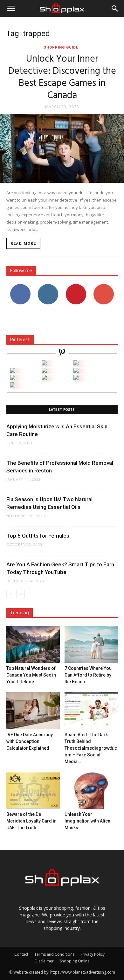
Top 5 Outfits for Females (37, 535)
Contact (21, 954)
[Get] (76, 364)
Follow (48, 286)
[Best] (76, 378)
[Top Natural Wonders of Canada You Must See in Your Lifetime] (33, 644)
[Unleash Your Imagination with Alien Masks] (91, 790)
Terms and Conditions (54, 954)
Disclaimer (44, 961)
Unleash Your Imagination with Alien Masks (87, 821)
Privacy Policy (92, 954)
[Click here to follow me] (62, 353)
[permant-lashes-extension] (44, 378)
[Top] (12, 386)
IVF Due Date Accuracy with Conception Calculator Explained (29, 741)
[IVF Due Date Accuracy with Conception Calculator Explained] (33, 710)
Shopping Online (75, 961)
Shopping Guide (61, 47)
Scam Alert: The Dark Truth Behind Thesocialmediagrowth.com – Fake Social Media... (91, 748)
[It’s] (12, 378)
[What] (44, 364)
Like (20, 286)
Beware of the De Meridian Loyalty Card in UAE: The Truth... (31, 821)
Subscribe (104, 286)
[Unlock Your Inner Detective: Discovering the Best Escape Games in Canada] (62, 148)
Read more (23, 243)
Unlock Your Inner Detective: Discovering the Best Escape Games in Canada (62, 77)
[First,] (12, 371)
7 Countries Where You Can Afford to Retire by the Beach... (88, 675)
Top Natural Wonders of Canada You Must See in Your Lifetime (31, 675)
